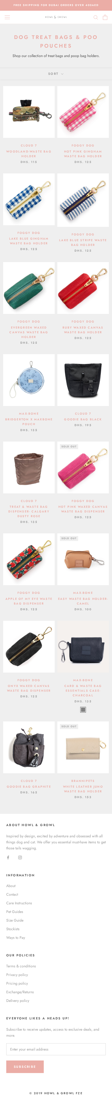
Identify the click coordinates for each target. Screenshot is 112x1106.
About (10, 885)
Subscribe (25, 1066)
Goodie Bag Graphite (29, 787)
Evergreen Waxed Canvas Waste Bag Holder (28, 332)
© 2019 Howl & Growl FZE (56, 1093)
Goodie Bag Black (83, 419)
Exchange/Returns (20, 992)
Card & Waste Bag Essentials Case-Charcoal (83, 690)
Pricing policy (17, 983)
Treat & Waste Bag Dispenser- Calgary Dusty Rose (28, 511)
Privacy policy (17, 974)
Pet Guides (14, 911)
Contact (12, 894)
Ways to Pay (15, 937)
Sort (54, 73)
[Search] (96, 17)
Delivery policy (17, 1000)
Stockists (13, 929)
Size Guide (14, 920)
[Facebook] (8, 857)
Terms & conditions (21, 966)
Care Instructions (19, 903)
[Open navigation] (7, 17)
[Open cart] (105, 17)
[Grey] (83, 710)
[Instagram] (20, 857)
